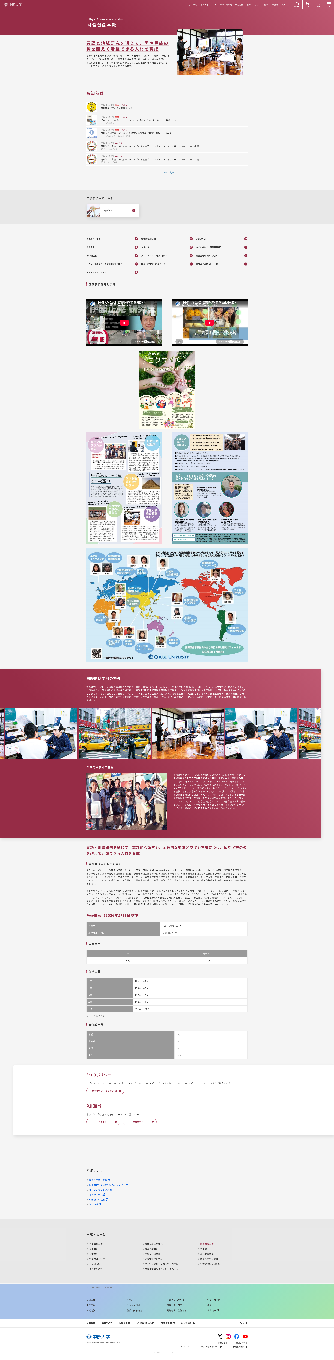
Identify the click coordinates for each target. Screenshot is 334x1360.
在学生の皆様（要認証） (97, 272)
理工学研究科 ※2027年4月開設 (161, 1263)
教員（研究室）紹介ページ (153, 264)
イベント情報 (96, 1194)
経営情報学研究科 (154, 1258)
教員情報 (90, 247)
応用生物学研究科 (154, 1244)
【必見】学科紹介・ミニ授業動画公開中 (104, 264)
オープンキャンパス (99, 1189)
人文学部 (93, 1254)
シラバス (145, 247)
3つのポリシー (202, 238)
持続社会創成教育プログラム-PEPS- (163, 1268)
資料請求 (93, 1204)
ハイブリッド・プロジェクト (154, 255)
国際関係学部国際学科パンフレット (107, 1184)
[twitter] (220, 1336)
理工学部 (93, 1249)
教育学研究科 (96, 1268)
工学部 (203, 1249)
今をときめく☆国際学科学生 (209, 247)
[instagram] (228, 1336)
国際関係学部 (108, 1287)
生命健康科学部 (152, 1254)
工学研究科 (94, 1263)
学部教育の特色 (97, 1258)
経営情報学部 (96, 1244)
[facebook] (236, 1336)
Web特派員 (92, 255)
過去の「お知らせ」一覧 (207, 264)
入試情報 (103, 1121)
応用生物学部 (151, 1249)
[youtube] (245, 1336)
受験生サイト (139, 1121)
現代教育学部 (207, 1254)
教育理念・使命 (93, 238)
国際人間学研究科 (98, 1179)
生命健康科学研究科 (210, 1263)
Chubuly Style (97, 1199)
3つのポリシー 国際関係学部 (104, 1090)
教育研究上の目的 (149, 238)
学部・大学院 (96, 1287)
